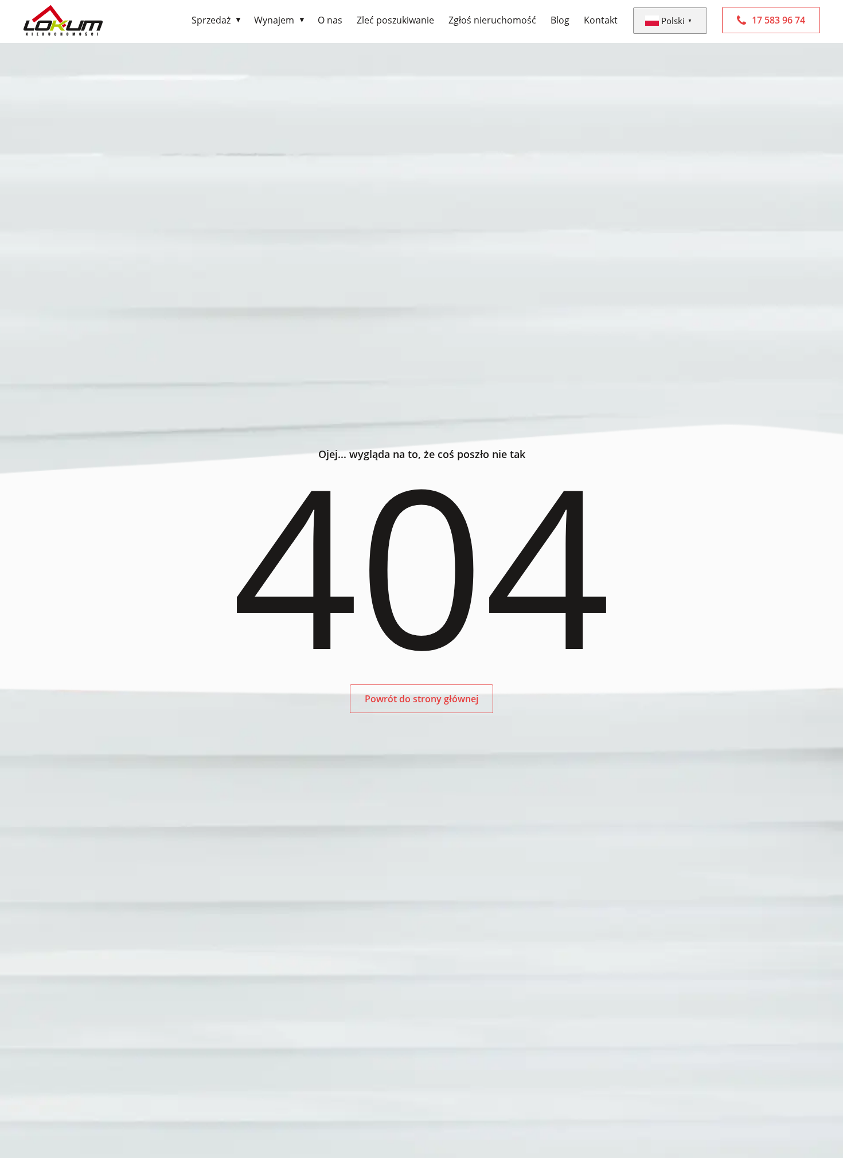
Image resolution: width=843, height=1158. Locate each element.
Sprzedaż (211, 20)
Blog (560, 20)
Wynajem (274, 20)
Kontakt (601, 20)
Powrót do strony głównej (421, 699)
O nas (330, 20)
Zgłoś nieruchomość (492, 20)
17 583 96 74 (778, 20)
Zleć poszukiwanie (395, 20)
